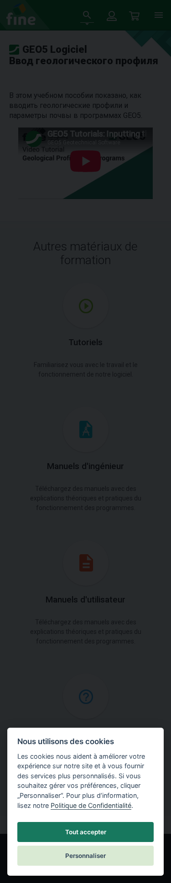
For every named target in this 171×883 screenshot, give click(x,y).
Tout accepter (85, 832)
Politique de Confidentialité (91, 805)
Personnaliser (85, 855)
